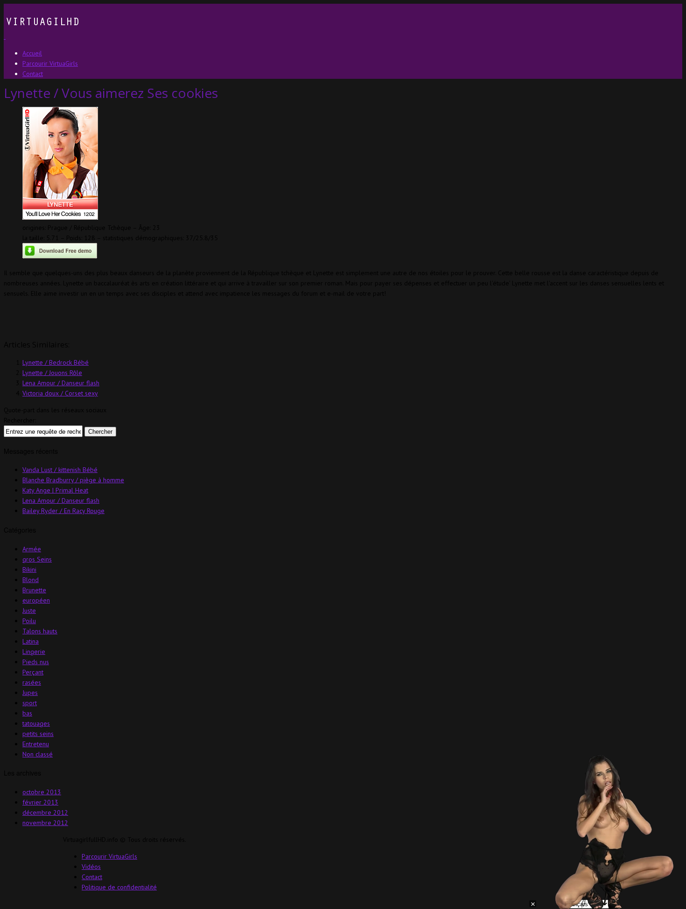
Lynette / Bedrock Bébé (55, 362)
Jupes (30, 692)
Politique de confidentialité (119, 887)
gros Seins (37, 559)
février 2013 (40, 802)
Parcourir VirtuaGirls (109, 856)
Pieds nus (35, 662)
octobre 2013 (41, 792)
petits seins (38, 733)
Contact (92, 877)
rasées (31, 682)
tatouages (36, 723)
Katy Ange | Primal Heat (55, 490)
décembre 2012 (45, 812)
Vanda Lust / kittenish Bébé (60, 469)
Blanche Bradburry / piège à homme (73, 480)
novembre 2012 (45, 823)
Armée (31, 549)
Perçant (32, 672)
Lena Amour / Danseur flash (60, 383)
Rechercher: (20, 420)
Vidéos (91, 866)
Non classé (37, 754)
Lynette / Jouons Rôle (52, 372)
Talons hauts (39, 631)
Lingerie (33, 651)
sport (29, 703)
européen (36, 600)
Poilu (29, 621)
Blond (30, 580)
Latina (30, 641)
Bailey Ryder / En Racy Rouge (63, 511)
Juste (29, 610)
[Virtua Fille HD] (41, 36)
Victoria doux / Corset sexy (60, 393)
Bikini (29, 569)
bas (27, 713)
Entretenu (35, 744)
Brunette (34, 590)
